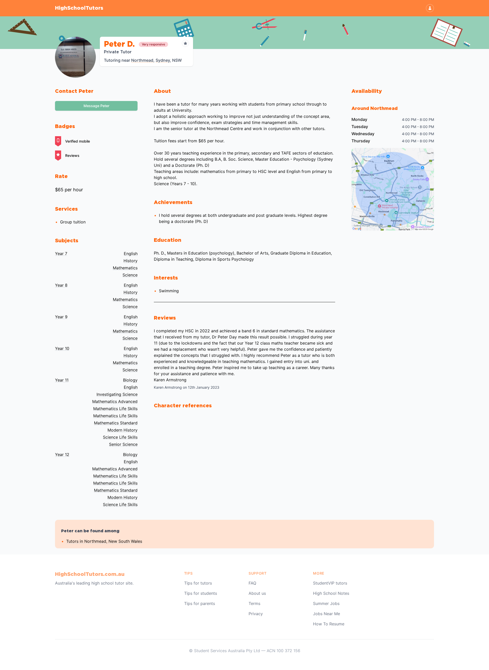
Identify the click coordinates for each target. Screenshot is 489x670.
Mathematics (125, 267)
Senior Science (123, 444)
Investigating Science (117, 394)
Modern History (122, 430)
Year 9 (61, 316)
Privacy (256, 613)
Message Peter (96, 106)
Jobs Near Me (326, 613)
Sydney (163, 60)
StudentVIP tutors (330, 583)
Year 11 (62, 380)
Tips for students (200, 593)
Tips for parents (199, 603)
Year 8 (61, 285)
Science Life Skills (120, 437)
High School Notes (331, 593)
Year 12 (62, 454)
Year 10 (62, 348)
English (131, 253)
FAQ (252, 583)
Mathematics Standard (116, 422)
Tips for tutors (198, 583)
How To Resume (328, 623)
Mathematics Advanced (115, 401)
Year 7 (61, 253)
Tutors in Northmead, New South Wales (104, 541)
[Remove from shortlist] (185, 43)
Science (130, 274)
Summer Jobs (326, 603)
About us (257, 593)
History (131, 260)
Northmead (142, 60)
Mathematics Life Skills (115, 408)
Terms (254, 603)
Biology (130, 380)
